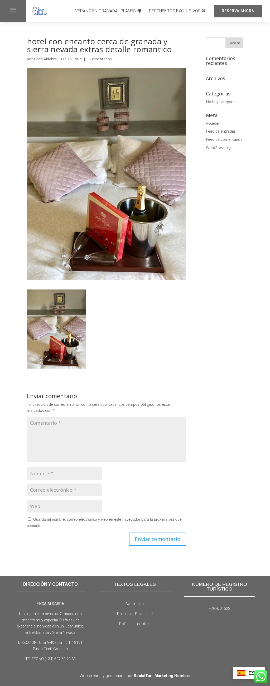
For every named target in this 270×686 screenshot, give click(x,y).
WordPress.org (218, 147)
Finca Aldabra (45, 58)
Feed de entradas (221, 131)
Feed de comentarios (224, 139)
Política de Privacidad (135, 614)
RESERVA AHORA (238, 11)
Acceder (213, 123)
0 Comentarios (99, 58)
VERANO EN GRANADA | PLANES (105, 10)
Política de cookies (135, 624)
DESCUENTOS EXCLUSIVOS (175, 10)
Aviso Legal (135, 604)
